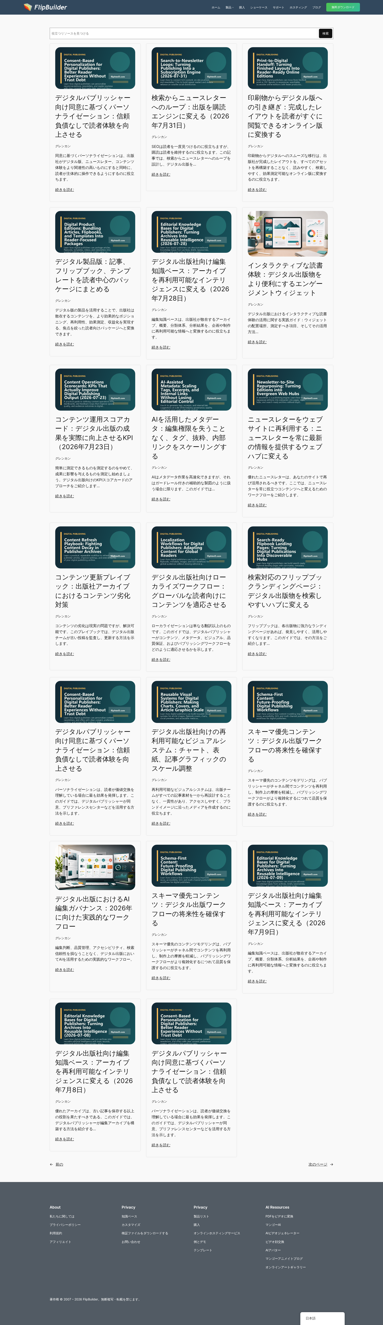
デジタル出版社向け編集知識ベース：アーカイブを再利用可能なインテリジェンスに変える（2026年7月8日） (94, 1071)
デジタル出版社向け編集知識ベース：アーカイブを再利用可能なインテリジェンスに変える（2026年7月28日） (190, 279)
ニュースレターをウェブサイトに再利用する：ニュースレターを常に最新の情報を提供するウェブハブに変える (285, 437)
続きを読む (64, 189)
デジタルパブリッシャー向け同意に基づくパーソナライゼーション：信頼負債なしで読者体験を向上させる (93, 116)
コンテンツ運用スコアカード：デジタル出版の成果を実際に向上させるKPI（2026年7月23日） (94, 433)
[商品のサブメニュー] (233, 7)
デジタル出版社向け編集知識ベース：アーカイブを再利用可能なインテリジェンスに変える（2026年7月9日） (286, 913)
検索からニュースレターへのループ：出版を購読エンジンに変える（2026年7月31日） (190, 111)
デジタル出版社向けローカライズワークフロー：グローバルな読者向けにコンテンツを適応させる (189, 590)
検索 (325, 33)
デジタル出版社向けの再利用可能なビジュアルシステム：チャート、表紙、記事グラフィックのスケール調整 (189, 750)
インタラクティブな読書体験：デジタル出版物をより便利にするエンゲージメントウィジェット (285, 279)
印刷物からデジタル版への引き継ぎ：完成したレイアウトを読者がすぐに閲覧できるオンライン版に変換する (285, 116)
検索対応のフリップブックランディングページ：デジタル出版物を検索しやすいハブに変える (285, 590)
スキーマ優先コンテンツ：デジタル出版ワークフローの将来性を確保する (285, 745)
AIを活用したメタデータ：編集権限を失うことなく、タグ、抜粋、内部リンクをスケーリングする (189, 437)
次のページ (321, 1164)
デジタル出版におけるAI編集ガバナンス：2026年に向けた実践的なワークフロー (93, 912)
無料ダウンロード (343, 7)
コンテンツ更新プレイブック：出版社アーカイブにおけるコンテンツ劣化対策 (92, 590)
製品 (228, 7)
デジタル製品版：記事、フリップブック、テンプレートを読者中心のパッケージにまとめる (93, 275)
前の (56, 1164)
